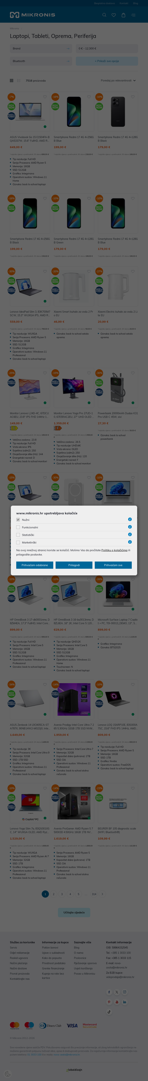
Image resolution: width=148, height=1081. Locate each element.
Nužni (25, 519)
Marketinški (29, 542)
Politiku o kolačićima (114, 550)
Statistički (28, 535)
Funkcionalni (30, 527)
